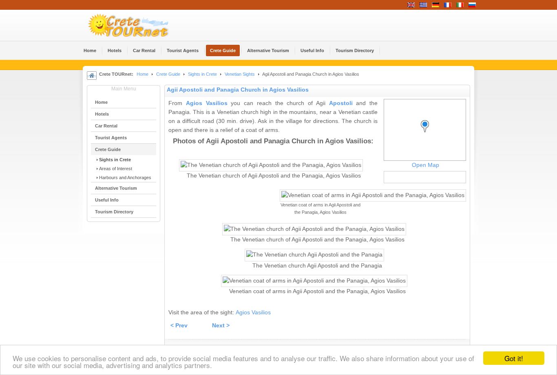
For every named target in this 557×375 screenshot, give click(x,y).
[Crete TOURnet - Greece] (138, 25)
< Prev (179, 325)
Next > (221, 325)
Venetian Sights (240, 74)
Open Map (425, 165)
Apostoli (341, 103)
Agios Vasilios (207, 103)
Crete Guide (168, 74)
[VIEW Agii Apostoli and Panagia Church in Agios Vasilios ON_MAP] (427, 134)
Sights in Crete (202, 74)
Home (142, 74)
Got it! (513, 358)
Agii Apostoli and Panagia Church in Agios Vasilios (238, 90)
